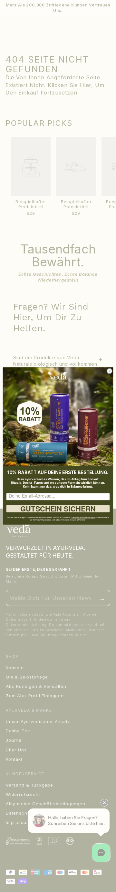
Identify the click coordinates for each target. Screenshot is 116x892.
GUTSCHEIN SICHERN (58, 508)
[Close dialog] (109, 371)
